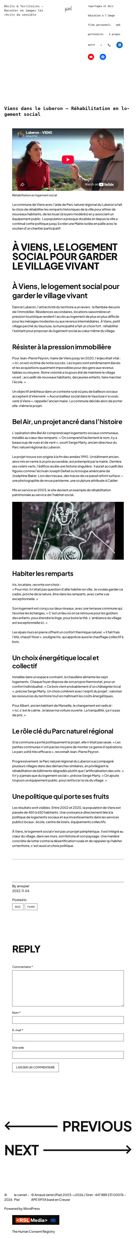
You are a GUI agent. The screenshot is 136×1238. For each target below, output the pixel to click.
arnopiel (23, 886)
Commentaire (22, 967)
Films (31, 906)
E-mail (17, 1030)
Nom (16, 1012)
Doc (18, 906)
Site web (18, 1047)
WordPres (30, 1208)
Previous (97, 1126)
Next (21, 1149)
